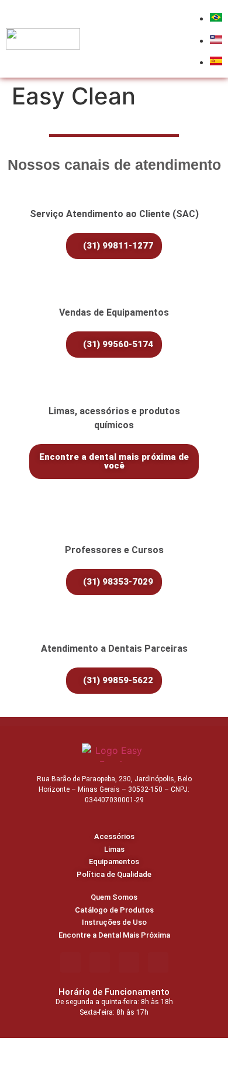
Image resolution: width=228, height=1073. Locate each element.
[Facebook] (70, 962)
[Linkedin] (129, 962)
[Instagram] (99, 962)
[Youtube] (158, 962)
